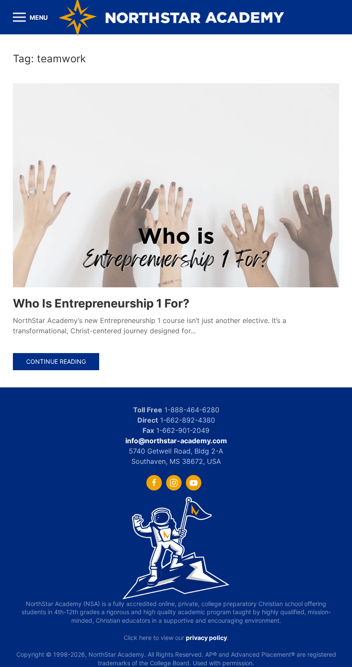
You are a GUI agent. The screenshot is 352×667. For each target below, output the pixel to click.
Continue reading (56, 361)
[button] (30, 17)
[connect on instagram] (174, 482)
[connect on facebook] (154, 482)
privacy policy (206, 637)
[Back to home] (176, 17)
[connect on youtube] (193, 482)
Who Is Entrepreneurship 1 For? (102, 303)
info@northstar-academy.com (176, 440)
